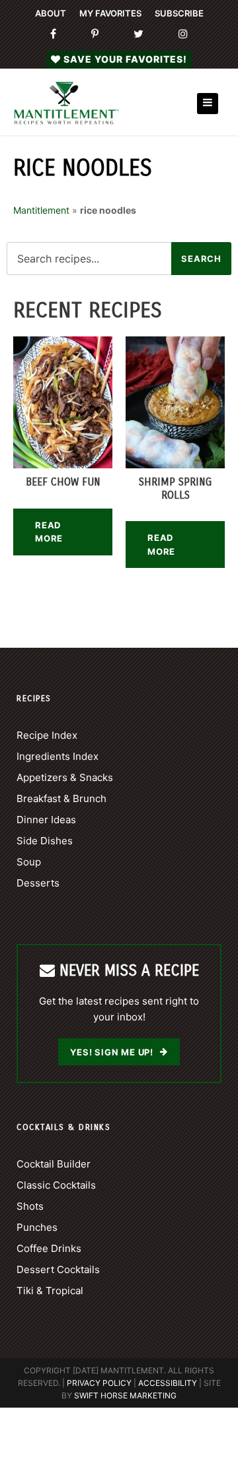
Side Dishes (45, 840)
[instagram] (183, 34)
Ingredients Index (58, 756)
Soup (29, 862)
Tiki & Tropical (50, 1290)
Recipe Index (47, 735)
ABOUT (50, 13)
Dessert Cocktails (58, 1269)
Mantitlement (41, 210)
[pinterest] (95, 34)
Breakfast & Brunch (61, 798)
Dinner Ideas (46, 819)
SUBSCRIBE (179, 13)
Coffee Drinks (49, 1248)
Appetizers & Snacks (65, 777)
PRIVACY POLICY (99, 1383)
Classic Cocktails (56, 1185)
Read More (49, 532)
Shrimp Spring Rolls (175, 488)
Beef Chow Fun (63, 482)
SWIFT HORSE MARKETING (125, 1395)
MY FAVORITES (110, 13)
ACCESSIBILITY (167, 1383)
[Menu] (207, 103)
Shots (30, 1206)
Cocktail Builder (54, 1164)
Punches (37, 1227)
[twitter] (138, 34)
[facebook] (53, 34)
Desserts (38, 883)
